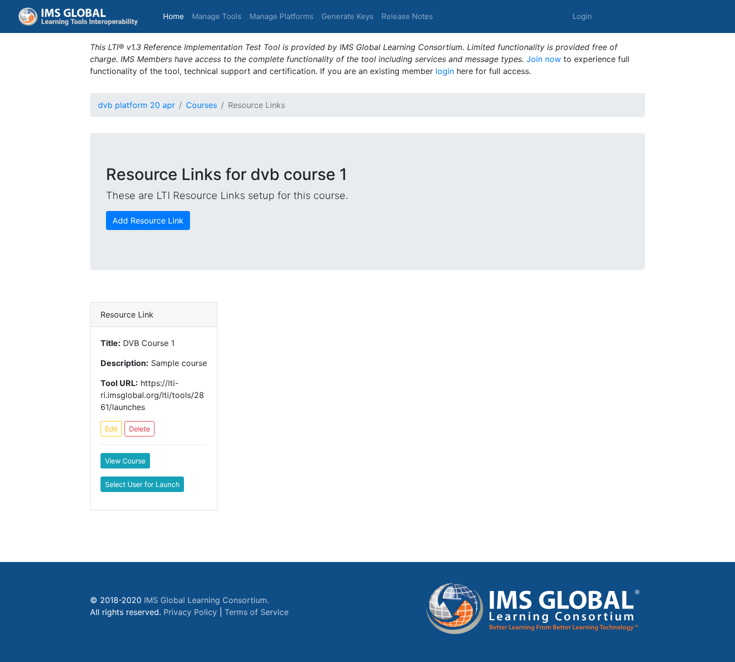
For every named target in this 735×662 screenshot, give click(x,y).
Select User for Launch (142, 484)
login (445, 71)
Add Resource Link (148, 221)
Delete (139, 428)
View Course (125, 460)
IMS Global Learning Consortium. (206, 600)
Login (582, 16)
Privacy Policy (190, 612)
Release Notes (407, 16)
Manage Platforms (282, 16)
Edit (111, 428)
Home (175, 16)
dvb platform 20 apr (136, 105)
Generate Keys (348, 16)
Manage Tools (217, 16)
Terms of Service (256, 612)
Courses (201, 105)
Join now (543, 59)
